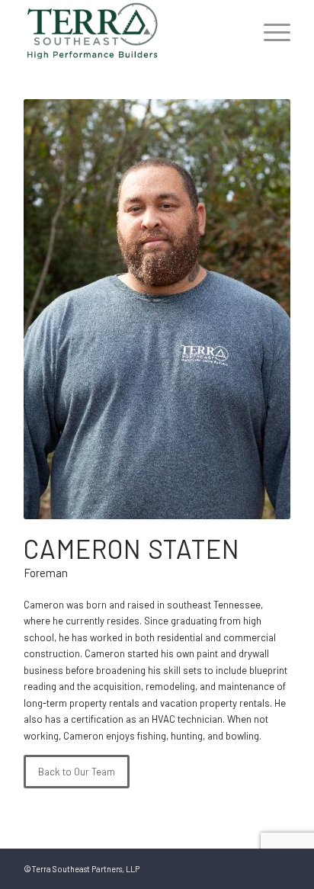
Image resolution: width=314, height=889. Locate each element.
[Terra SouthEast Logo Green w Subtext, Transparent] (130, 30)
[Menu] (269, 30)
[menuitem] (269, 30)
